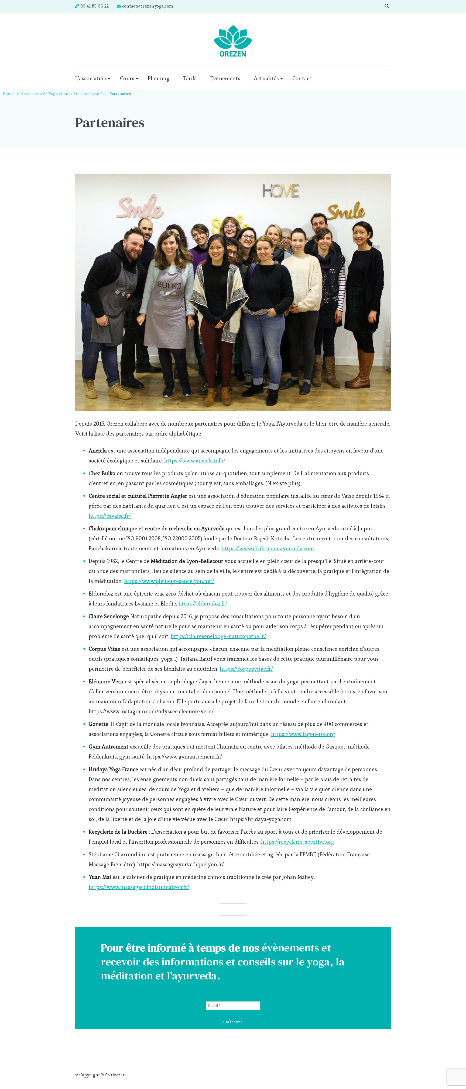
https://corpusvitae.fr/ (246, 668)
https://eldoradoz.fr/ (203, 603)
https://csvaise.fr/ (110, 515)
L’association (91, 78)
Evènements (225, 78)
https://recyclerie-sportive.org (297, 841)
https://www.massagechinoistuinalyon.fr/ (139, 886)
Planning (159, 78)
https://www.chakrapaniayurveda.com (267, 548)
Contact (301, 78)
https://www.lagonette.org (303, 733)
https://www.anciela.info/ (194, 460)
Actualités (266, 78)
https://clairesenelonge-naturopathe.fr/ (218, 636)
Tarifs (190, 78)
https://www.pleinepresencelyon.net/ (169, 580)
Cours (127, 78)
